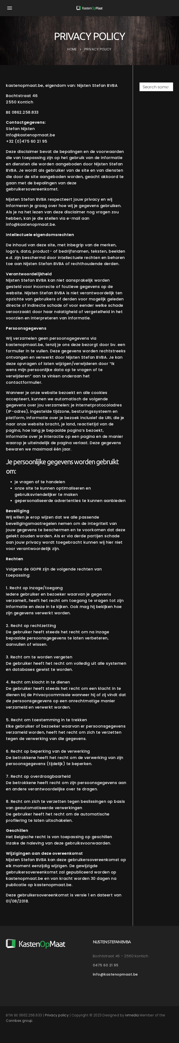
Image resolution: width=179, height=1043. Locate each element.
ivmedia (132, 1015)
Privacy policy (57, 1015)
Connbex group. (19, 1020)
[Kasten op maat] (89, 8)
